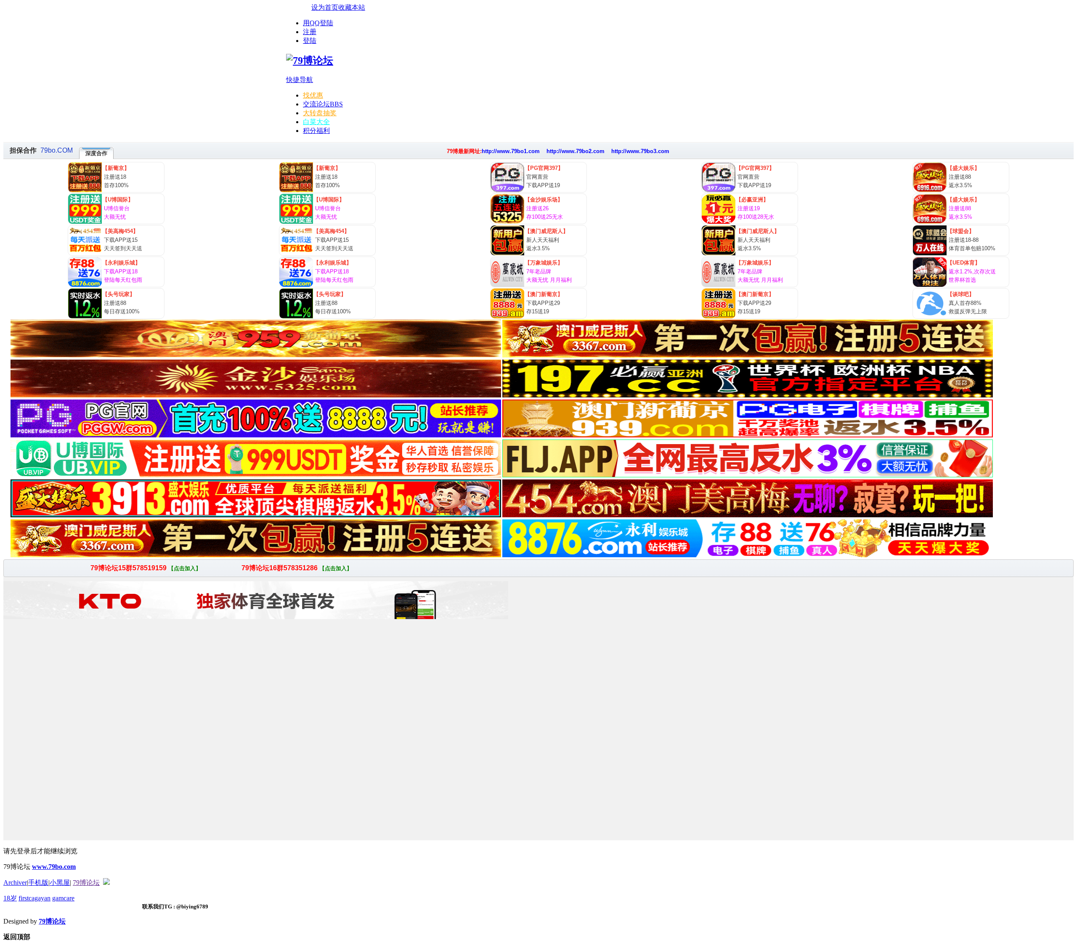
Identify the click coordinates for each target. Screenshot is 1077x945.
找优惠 (313, 95)
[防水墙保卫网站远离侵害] (106, 882)
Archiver (15, 882)
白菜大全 (316, 121)
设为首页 (324, 7)
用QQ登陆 (318, 22)
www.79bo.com (54, 866)
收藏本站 (351, 7)
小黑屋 (60, 882)
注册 (309, 31)
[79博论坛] (309, 60)
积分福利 (316, 130)
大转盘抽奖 (320, 112)
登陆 (309, 40)
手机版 (38, 882)
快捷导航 (299, 79)
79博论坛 (86, 882)
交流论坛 (323, 104)
